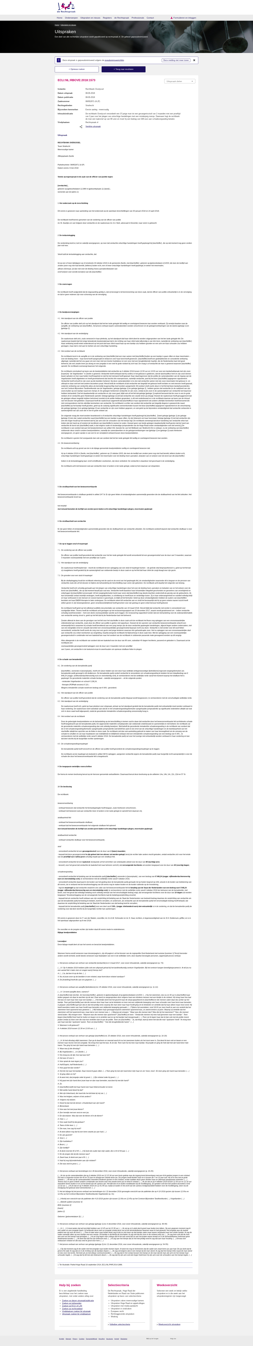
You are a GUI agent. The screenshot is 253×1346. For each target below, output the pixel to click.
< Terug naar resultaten (123, 69)
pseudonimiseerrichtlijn (114, 60)
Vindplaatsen (64, 122)
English (61, 1339)
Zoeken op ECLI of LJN (72, 1306)
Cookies (81, 1339)
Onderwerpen (71, 18)
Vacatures (109, 1339)
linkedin (190, 1338)
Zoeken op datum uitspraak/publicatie (78, 1300)
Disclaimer (123, 1339)
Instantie (61, 89)
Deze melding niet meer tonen (176, 60)
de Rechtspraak (121, 18)
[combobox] (180, 81)
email (164, 1338)
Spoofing (102, 1339)
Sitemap (68, 1339)
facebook (182, 1338)
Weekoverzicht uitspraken (169, 1324)
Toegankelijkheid (91, 1339)
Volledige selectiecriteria (120, 1324)
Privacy (75, 1339)
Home (59, 18)
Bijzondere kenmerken (68, 109)
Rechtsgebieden (65, 105)
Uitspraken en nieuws (90, 18)
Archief (116, 1339)
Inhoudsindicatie (65, 114)
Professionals (138, 18)
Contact (150, 18)
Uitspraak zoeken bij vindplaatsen (76, 1314)
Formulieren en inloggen (184, 18)
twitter (178, 1338)
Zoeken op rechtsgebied (72, 1309)
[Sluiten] (194, 60)
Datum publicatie (65, 97)
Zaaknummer (64, 101)
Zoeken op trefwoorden (71, 1303)
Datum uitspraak (65, 93)
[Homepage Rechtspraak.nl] (65, 7)
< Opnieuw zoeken (77, 69)
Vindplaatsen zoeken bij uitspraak (76, 1311)
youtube (193, 1338)
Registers (107, 18)
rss (161, 1338)
